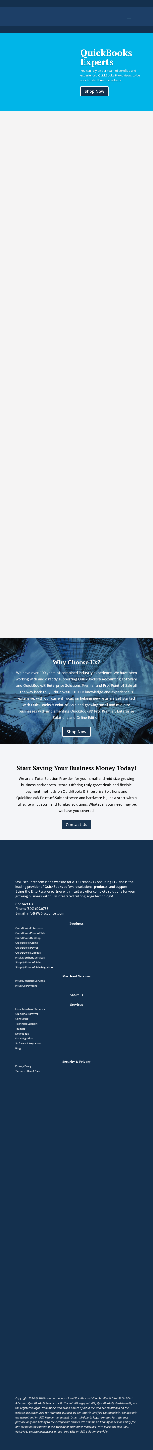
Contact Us (76, 824)
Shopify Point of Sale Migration (34, 967)
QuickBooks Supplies (28, 952)
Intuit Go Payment (26, 985)
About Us (76, 995)
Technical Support (26, 1023)
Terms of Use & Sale (27, 1071)
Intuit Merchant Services (30, 957)
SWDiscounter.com (49, 1398)
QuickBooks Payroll (26, 947)
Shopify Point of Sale (28, 962)
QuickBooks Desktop (28, 938)
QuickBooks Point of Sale (30, 933)
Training (20, 1028)
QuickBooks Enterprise (29, 928)
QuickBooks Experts (106, 57)
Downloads (22, 1033)
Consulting (21, 1019)
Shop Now (94, 91)
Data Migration (24, 1038)
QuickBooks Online (26, 942)
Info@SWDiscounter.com (45, 913)
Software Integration (28, 1043)
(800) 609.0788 (37, 908)
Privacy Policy (23, 1066)
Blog (18, 1048)
